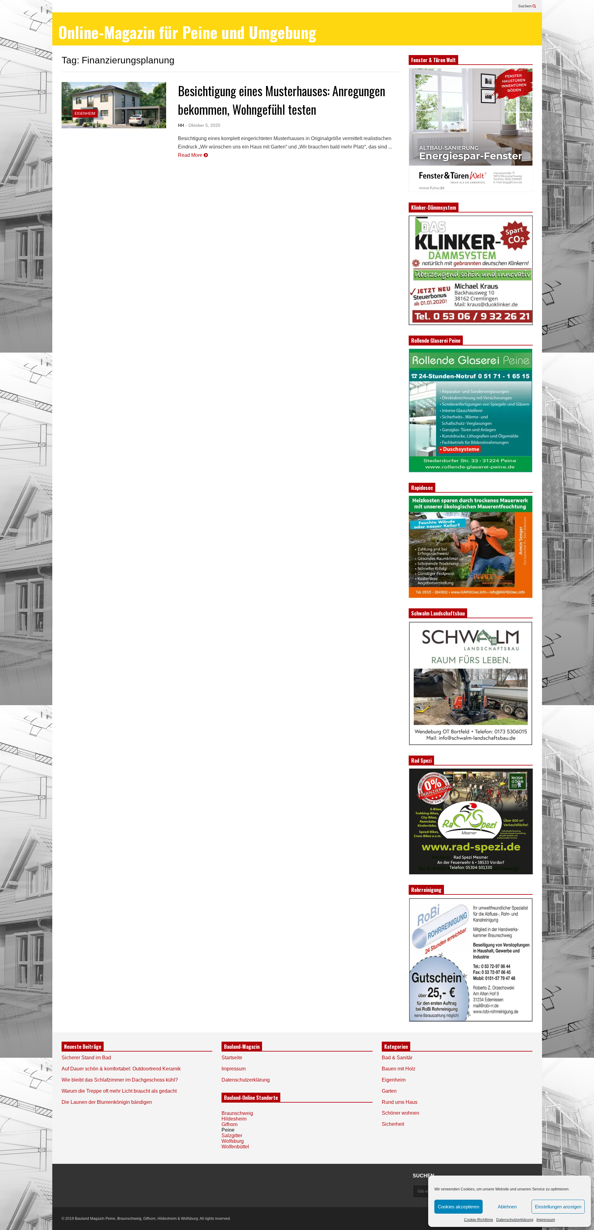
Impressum (545, 1220)
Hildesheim (234, 1118)
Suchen (525, 6)
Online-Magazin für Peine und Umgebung (187, 32)
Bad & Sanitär (397, 1057)
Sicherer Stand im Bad (86, 1057)
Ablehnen (507, 1206)
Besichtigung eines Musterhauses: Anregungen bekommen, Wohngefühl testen (281, 99)
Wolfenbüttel (235, 1146)
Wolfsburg (233, 1141)
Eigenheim (85, 113)
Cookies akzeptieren (458, 1206)
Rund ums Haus (399, 1102)
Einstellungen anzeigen (558, 1206)
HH (181, 125)
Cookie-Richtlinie (478, 1220)
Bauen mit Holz (398, 1068)
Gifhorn (230, 1124)
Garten (389, 1091)
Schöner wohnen (400, 1113)
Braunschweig (237, 1113)
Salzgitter (232, 1135)
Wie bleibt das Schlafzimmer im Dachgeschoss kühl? (120, 1079)
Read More (191, 155)
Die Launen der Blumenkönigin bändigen (107, 1102)
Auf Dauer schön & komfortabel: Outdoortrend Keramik (121, 1068)
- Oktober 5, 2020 (203, 125)
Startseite (232, 1057)
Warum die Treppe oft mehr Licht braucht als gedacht (119, 1091)
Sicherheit (393, 1124)
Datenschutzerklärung (514, 1220)
